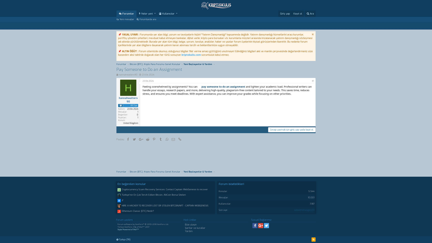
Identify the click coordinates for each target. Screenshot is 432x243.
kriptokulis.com (191, 55)
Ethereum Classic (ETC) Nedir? (138, 211)
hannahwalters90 (128, 74)
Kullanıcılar (168, 13)
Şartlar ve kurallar (195, 228)
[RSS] (314, 239)
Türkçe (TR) (124, 239)
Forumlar (128, 13)
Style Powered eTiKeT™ (128, 229)
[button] (155, 13)
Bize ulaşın (191, 224)
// (122, 200)
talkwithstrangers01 (304, 210)
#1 (313, 81)
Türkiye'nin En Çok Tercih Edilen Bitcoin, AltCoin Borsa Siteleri (154, 194)
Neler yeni (147, 13)
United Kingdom (130, 123)
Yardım (189, 231)
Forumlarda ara (148, 19)
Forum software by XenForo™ (143, 224)
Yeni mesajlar (126, 19)
